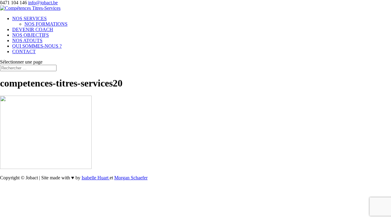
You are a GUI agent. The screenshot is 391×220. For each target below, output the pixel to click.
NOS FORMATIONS (46, 24)
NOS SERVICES (29, 18)
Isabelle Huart (96, 177)
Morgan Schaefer (131, 177)
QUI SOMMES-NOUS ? (37, 46)
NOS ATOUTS (27, 40)
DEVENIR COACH (32, 29)
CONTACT (24, 51)
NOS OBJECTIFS (30, 35)
